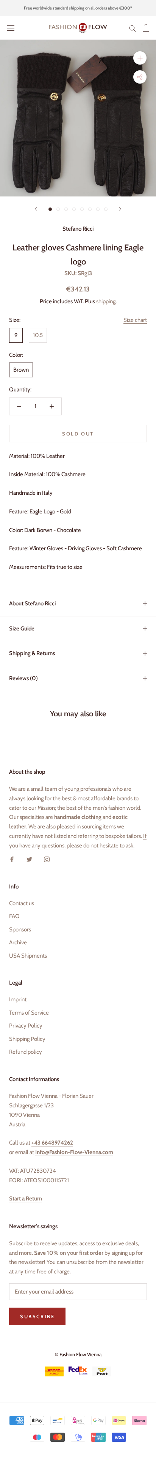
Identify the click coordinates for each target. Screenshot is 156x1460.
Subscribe (37, 1316)
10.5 (38, 335)
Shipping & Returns (32, 653)
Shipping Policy (27, 1039)
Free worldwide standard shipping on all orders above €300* (78, 8)
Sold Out (78, 434)
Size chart (135, 320)
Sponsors (20, 929)
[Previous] (36, 209)
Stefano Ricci (78, 228)
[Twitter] (29, 859)
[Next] (120, 209)
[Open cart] (146, 28)
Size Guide (21, 628)
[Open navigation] (10, 28)
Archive (18, 942)
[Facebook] (12, 859)
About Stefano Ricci (32, 603)
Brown (21, 369)
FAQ (14, 916)
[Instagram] (47, 859)
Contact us (21, 903)
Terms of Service (29, 1012)
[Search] (132, 28)
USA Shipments (28, 955)
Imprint (18, 999)
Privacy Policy (25, 1025)
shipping (105, 301)
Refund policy (25, 1051)
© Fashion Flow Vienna (78, 1354)
